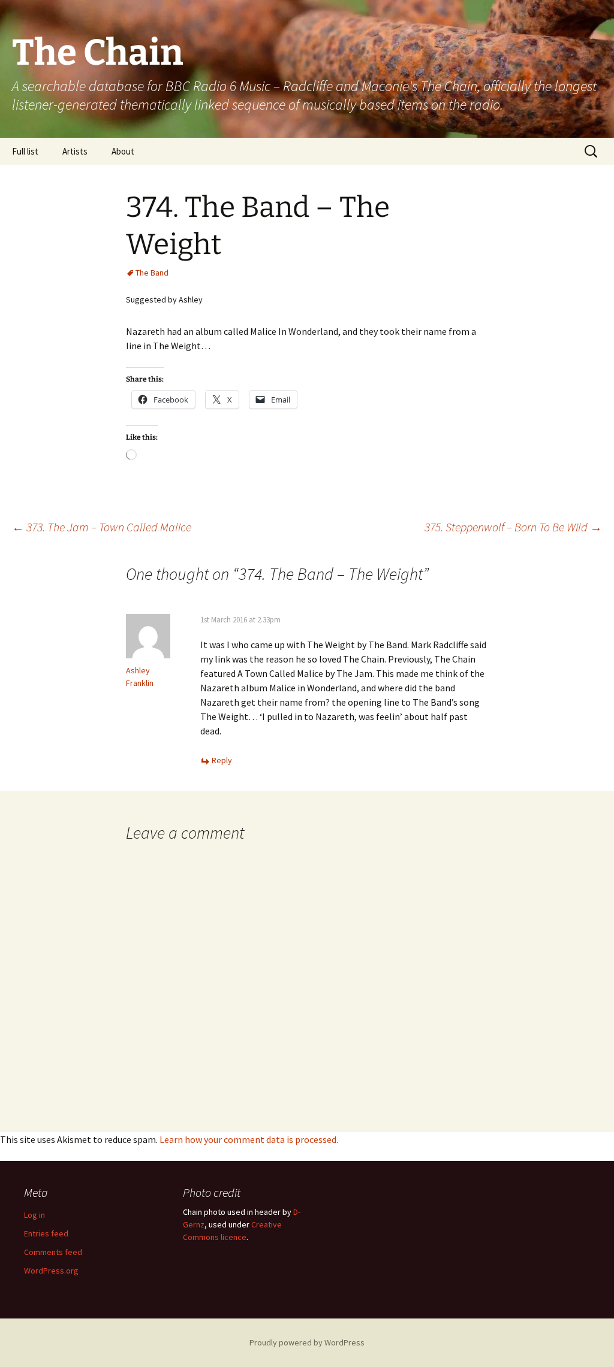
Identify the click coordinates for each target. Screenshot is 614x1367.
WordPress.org (51, 1270)
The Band (152, 272)
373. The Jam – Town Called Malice (101, 526)
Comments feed (53, 1252)
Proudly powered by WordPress (307, 1342)
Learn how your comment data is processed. (248, 1139)
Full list (25, 151)
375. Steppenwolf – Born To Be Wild (513, 526)
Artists (75, 151)
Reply (222, 760)
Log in (34, 1214)
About (123, 151)
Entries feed (46, 1233)
